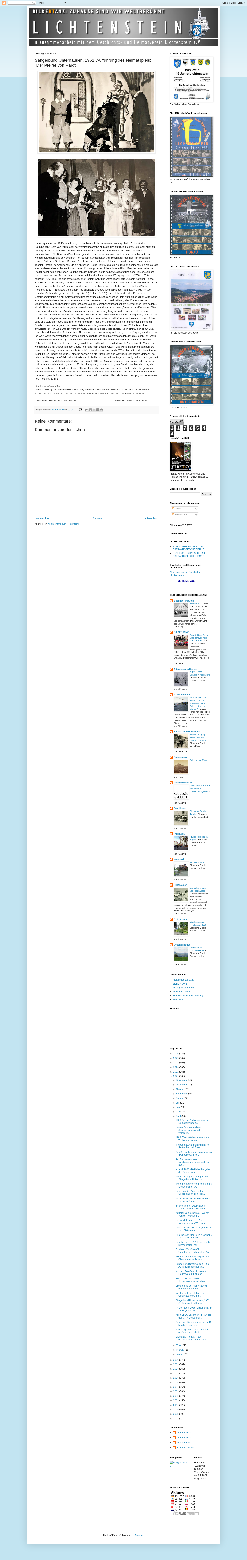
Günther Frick (184, 1442)
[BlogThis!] (90, 410)
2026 (176, 1053)
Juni (178, 1107)
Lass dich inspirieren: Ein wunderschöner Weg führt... (191, 1221)
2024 (176, 1062)
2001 (176, 1418)
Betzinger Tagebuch (183, 987)
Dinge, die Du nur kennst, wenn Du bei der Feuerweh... (194, 1323)
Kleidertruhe (196, 604)
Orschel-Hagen (182, 944)
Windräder (178, 999)
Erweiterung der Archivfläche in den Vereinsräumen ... (192, 1287)
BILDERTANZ (181, 632)
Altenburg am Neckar (185, 669)
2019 (176, 1364)
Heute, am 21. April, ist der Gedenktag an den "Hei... (190, 1192)
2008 (176, 1414)
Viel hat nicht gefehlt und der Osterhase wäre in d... (191, 1294)
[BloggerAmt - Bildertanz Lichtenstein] (179, 1465)
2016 (176, 1378)
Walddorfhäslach (183, 782)
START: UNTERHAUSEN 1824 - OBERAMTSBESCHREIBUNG (189, 554)
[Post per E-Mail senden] (80, 409)
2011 (176, 1400)
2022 (176, 1071)
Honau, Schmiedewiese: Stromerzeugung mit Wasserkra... (188, 1130)
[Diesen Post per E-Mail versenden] (87, 410)
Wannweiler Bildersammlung (188, 995)
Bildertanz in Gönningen (187, 731)
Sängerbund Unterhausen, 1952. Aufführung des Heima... (193, 1265)
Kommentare (181, 514)
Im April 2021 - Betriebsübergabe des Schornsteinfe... (193, 1170)
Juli (178, 1102)
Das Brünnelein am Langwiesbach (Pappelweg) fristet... (194, 1153)
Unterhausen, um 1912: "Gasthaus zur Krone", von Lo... (194, 1236)
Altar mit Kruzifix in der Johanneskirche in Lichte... (191, 1280)
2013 (176, 1391)
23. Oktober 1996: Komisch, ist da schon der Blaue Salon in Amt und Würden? (198, 703)
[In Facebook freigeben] (98, 410)
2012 (176, 1396)
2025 (176, 1058)
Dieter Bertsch (184, 1432)
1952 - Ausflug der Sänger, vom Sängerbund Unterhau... (192, 1178)
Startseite (97, 518)
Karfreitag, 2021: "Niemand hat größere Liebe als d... (192, 1331)
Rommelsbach (182, 694)
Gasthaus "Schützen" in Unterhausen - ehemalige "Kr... (193, 1250)
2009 (176, 1409)
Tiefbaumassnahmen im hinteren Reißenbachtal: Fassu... (193, 1146)
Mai (178, 1111)
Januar (180, 1354)
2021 (176, 1076)
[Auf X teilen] (94, 410)
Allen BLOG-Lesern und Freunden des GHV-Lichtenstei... (193, 1316)
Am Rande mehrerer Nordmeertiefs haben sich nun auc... (193, 1162)
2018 (176, 1369)
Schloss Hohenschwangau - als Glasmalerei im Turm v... (192, 1258)
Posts (177, 508)
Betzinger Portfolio (184, 600)
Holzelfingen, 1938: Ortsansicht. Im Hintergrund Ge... (194, 1309)
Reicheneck (180, 919)
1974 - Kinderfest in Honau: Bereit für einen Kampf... (193, 1200)
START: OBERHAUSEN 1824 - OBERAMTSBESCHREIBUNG (189, 548)
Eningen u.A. (181, 757)
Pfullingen (179, 834)
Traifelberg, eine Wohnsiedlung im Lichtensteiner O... (194, 1185)
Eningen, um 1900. (199, 760)
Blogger (139, 1535)
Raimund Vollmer (186, 1447)
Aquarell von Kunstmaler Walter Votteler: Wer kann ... (192, 1214)
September (182, 1093)
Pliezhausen (180, 885)
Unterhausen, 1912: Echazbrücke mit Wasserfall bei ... (193, 1243)
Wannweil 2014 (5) (199, 862)
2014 (176, 1387)
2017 (176, 1373)
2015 (176, 1382)
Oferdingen (180, 808)
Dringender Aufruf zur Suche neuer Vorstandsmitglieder (200, 788)
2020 (176, 1360)
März (179, 1345)
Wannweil (179, 859)
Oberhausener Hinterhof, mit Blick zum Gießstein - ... (193, 1229)
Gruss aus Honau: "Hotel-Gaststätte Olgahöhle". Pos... (192, 1338)
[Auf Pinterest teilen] (101, 410)
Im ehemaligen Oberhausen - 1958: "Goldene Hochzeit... (191, 1207)
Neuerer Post (43, 518)
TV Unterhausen (181, 991)
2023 (176, 1067)
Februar (180, 1349)
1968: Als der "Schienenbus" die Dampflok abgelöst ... (192, 1121)
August (180, 1098)
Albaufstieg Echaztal (183, 979)
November (182, 1084)
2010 (176, 1405)
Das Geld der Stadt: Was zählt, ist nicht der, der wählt (199, 638)
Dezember (182, 1080)
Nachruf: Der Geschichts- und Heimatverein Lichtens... (191, 1272)
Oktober (180, 1089)
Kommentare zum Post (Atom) (63, 524)
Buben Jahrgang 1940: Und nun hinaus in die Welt (198, 737)
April (178, 1116)
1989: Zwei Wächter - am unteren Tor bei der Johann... (193, 1138)
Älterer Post (151, 518)
